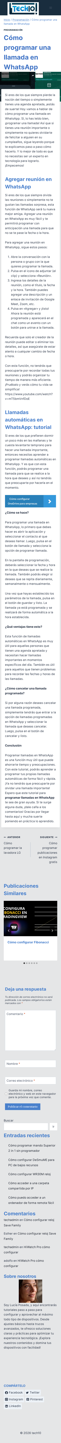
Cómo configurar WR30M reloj (29, 1174)
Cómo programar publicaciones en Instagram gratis (47, 850)
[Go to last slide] (8, 930)
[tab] (24, 963)
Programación (13, 30)
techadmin (11, 1220)
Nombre (13, 1064)
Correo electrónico (21, 1080)
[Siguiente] (52, 930)
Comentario (16, 1014)
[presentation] (30, 918)
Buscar (8, 1120)
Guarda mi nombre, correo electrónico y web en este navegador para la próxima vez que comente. (32, 1094)
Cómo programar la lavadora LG (13, 845)
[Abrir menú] (50, 7)
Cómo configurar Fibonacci (28, 942)
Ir (53, 1126)
